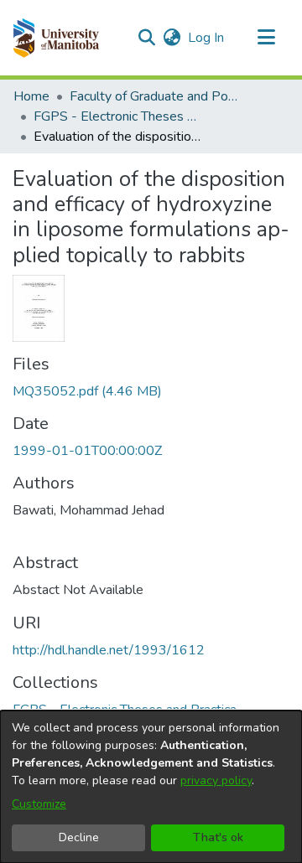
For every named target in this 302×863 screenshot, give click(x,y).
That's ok (218, 837)
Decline (79, 837)
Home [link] (31, 96)
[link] (87, 391)
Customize (39, 804)
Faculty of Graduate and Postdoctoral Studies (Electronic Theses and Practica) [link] (153, 96)
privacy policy (216, 780)
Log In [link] (207, 37)
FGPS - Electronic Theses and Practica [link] (117, 116)
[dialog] (151, 787)
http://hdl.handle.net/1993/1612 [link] (109, 650)
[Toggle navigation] (265, 38)
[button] (56, 38)
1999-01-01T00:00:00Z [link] (87, 451)
